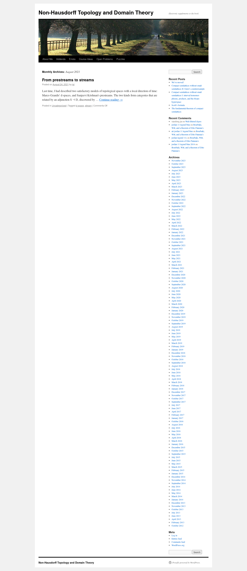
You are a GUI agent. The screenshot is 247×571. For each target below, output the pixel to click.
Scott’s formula (178, 105)
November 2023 (179, 160)
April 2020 (176, 300)
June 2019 (176, 333)
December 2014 (178, 476)
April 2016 (176, 437)
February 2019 (178, 346)
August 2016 (177, 424)
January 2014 (177, 499)
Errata (72, 59)
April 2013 (176, 519)
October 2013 (177, 509)
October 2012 (177, 525)
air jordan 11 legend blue (182, 131)
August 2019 (177, 326)
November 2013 (179, 506)
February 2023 (178, 189)
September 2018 (179, 362)
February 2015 (178, 470)
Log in (174, 535)
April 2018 (176, 378)
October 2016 (177, 421)
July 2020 (176, 290)
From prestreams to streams (68, 79)
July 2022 (176, 212)
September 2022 (179, 206)
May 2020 (176, 297)
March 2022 (177, 225)
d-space (80, 105)
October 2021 (177, 241)
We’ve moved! (178, 82)
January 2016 (177, 444)
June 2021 (176, 255)
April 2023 (176, 183)
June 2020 (176, 294)
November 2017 (179, 395)
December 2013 (178, 502)
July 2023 (176, 173)
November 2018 (179, 356)
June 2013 (176, 515)
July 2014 (176, 486)
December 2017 (178, 391)
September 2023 (179, 167)
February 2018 (178, 385)
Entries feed (177, 538)
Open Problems (105, 59)
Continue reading (111, 99)
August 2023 (177, 170)
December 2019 (178, 313)
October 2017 (177, 398)
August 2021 (177, 248)
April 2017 (176, 411)
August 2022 (177, 209)
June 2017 (176, 408)
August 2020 (177, 287)
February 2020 (178, 307)
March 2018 (177, 382)
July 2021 (176, 251)
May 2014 (176, 492)
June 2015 (176, 460)
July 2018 (176, 369)
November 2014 (179, 479)
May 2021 (176, 258)
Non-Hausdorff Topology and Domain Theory (96, 12)
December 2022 (178, 196)
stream (88, 105)
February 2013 (178, 522)
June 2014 (176, 489)
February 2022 (178, 228)
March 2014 (177, 496)
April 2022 (176, 222)
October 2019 (177, 320)
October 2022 (177, 202)
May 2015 (176, 463)
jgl (73, 84)
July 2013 (176, 512)
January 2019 (177, 349)
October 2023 (177, 163)
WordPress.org (178, 545)
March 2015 (177, 466)
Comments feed (178, 541)
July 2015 (176, 457)
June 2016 (176, 431)
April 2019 (176, 339)
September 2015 (179, 453)
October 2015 (177, 450)
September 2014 (179, 483)
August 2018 (177, 365)
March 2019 (177, 343)
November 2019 (179, 316)
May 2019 (176, 336)
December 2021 (178, 235)
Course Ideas (86, 59)
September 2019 (179, 323)
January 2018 (177, 388)
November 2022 (179, 199)
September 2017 (179, 401)
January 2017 (177, 418)
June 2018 (176, 372)
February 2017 (178, 414)
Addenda (60, 59)
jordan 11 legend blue (181, 124)
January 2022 (177, 232)
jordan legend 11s (179, 137)
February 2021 (178, 268)
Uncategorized (59, 105)
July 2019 (176, 330)
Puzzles (120, 59)
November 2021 (179, 238)
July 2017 (176, 404)
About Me (47, 59)
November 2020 (179, 277)
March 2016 (177, 440)
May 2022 (176, 219)
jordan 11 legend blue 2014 (183, 144)
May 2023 (176, 180)
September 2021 (179, 245)
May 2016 (176, 434)
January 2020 (177, 310)
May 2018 (176, 375)
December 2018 (178, 352)
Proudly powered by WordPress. (186, 562)
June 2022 (176, 215)
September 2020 (179, 284)
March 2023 (177, 186)
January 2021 (177, 271)
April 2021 (176, 261)
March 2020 (177, 303)
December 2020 (178, 274)
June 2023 (176, 176)
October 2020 (177, 281)
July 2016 (176, 427)
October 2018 (177, 359)
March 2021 (177, 264)
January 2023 (177, 193)
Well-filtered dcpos (193, 121)
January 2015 (177, 473)
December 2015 (178, 447)
